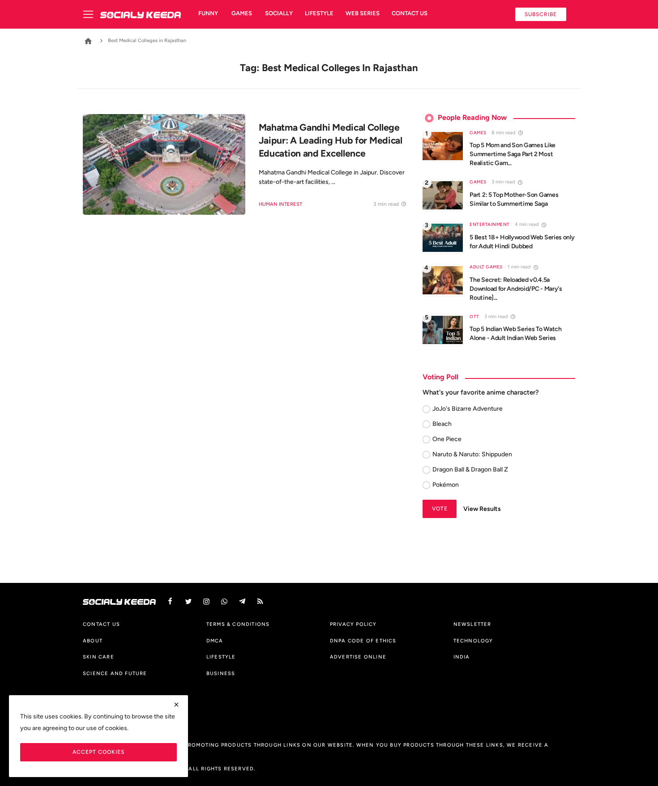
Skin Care (98, 657)
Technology (473, 640)
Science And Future (115, 673)
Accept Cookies (98, 751)
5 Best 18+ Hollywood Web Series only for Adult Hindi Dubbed (522, 242)
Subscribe (541, 14)
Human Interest (280, 204)
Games (241, 13)
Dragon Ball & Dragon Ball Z (470, 469)
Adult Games (486, 267)
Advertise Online (358, 657)
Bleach (442, 424)
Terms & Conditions (238, 624)
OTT (474, 316)
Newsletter (472, 624)
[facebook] (170, 601)
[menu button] (91, 14)
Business (220, 673)
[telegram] (242, 601)
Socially (279, 13)
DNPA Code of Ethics (363, 640)
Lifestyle (319, 13)
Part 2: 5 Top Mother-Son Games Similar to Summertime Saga (514, 199)
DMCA (214, 640)
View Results (482, 509)
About (93, 640)
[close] (176, 705)
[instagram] (206, 601)
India (461, 657)
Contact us (409, 13)
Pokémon (445, 485)
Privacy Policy (353, 624)
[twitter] (188, 601)
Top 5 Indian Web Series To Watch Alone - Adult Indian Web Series (515, 333)
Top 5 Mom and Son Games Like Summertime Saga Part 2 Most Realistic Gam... (512, 154)
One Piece (446, 439)
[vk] (224, 601)
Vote (440, 508)
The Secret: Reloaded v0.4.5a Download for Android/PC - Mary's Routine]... (516, 289)
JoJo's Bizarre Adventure (467, 408)
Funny (208, 13)
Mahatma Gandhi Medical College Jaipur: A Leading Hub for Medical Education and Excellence (330, 140)
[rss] (260, 601)
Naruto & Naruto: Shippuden (472, 454)
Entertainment (490, 224)
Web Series (363, 13)
